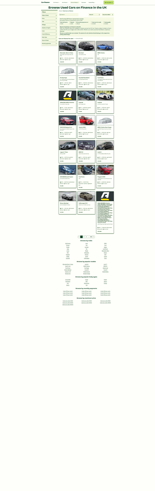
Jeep (68, 249)
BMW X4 (105, 266)
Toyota (105, 256)
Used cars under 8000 (105, 300)
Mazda (86, 250)
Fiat (86, 245)
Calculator (83, 2)
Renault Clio (67, 273)
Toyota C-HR (68, 271)
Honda (67, 247)
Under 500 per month (86, 293)
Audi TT (105, 264)
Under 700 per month (68, 295)
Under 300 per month (105, 291)
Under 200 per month (86, 291)
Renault (86, 254)
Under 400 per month (68, 293)
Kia (86, 249)
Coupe (86, 279)
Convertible (67, 279)
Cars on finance (74, 2)
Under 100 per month (68, 291)
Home (60, 11)
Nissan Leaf (105, 268)
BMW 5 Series (87, 266)
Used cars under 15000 (86, 302)
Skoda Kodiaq (105, 271)
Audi (87, 243)
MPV (87, 281)
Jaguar (105, 247)
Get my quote (109, 2)
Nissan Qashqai (67, 269)
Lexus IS (105, 269)
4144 (91, 236)
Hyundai (86, 247)
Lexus (68, 250)
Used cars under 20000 (105, 302)
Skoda (67, 256)
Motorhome (86, 283)
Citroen (67, 245)
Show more (62, 31)
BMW (105, 243)
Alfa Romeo (67, 243)
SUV (68, 283)
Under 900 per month (105, 295)
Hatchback (67, 281)
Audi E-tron (67, 266)
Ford (105, 245)
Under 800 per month (86, 295)
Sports (67, 285)
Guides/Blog (91, 2)
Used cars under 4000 (68, 300)
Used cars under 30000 (67, 304)
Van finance (64, 2)
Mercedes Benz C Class (68, 264)
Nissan (105, 252)
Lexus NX (87, 269)
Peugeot (68, 254)
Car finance (55, 2)
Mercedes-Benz (105, 250)
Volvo (105, 258)
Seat (105, 254)
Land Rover (105, 249)
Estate (105, 279)
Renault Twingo (86, 273)
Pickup (105, 283)
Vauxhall (68, 258)
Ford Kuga (86, 268)
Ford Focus (67, 268)
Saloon (105, 281)
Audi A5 (86, 264)
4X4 (86, 285)
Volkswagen (86, 258)
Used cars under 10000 (68, 302)
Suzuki (86, 256)
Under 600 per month (105, 293)
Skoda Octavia (86, 271)
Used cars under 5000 (86, 300)
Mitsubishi (86, 252)
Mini (68, 252)
